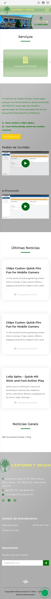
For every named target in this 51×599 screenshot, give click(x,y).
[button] (4, 22)
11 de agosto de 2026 (26, 402)
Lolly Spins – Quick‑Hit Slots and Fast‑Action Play (25, 378)
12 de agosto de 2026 (26, 294)
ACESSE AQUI (11, 136)
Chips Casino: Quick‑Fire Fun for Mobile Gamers (23, 270)
